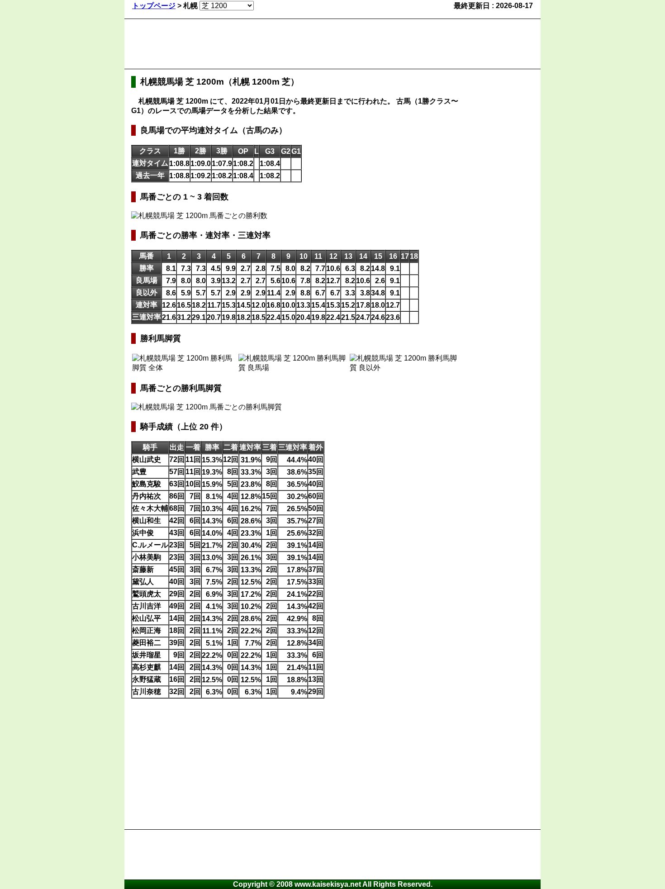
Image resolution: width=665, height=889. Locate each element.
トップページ (154, 6)
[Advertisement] (296, 44)
